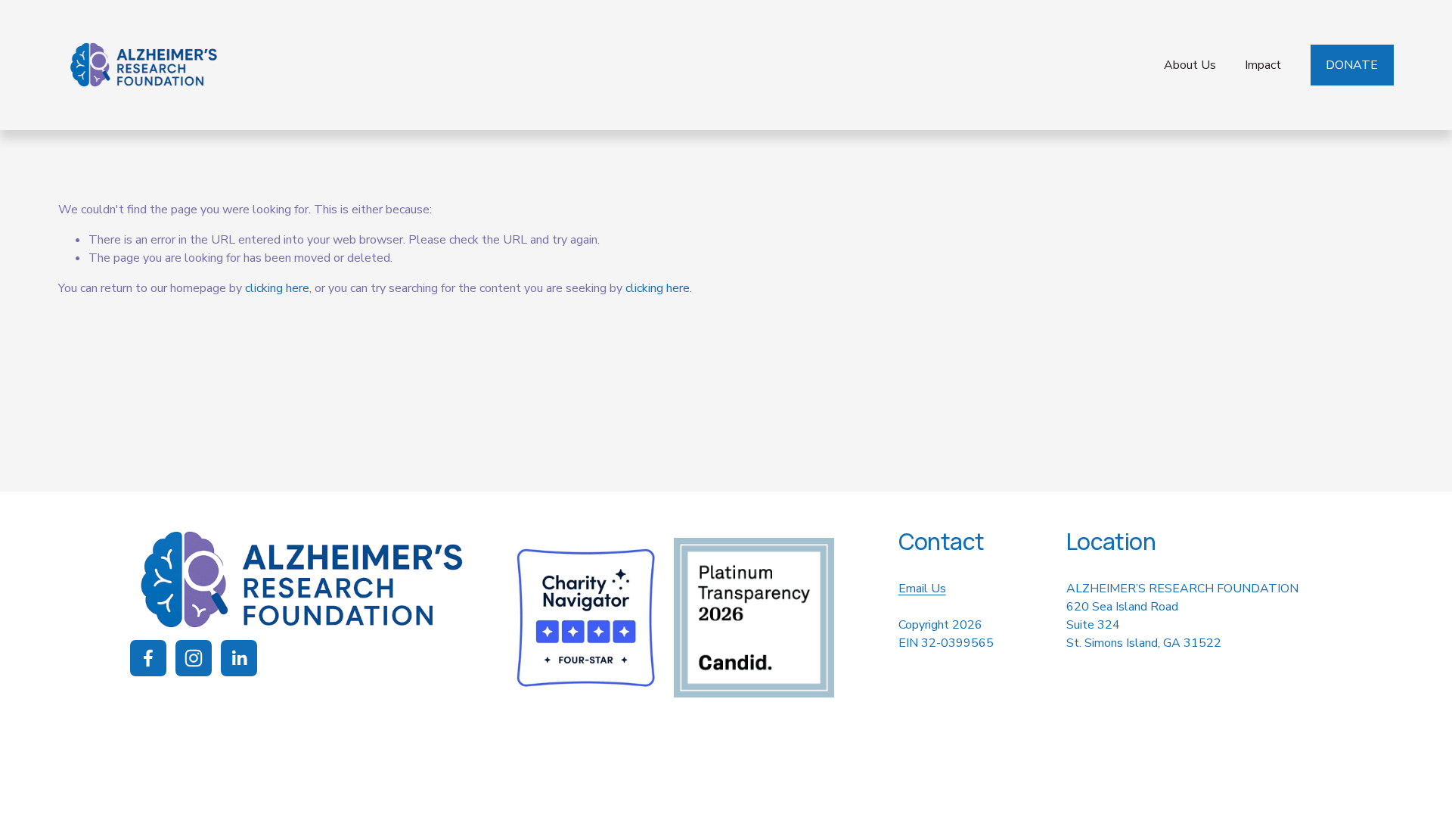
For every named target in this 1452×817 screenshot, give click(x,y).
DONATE (1352, 65)
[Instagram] (193, 658)
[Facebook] (148, 658)
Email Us (922, 588)
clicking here (277, 288)
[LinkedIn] (239, 658)
